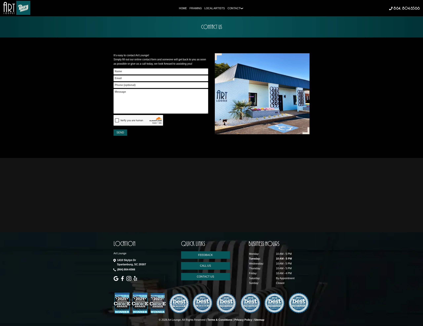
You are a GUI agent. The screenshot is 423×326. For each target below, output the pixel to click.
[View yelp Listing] (136, 280)
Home (183, 8)
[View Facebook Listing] (123, 280)
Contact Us (205, 276)
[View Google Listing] (116, 280)
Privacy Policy (243, 319)
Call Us (205, 265)
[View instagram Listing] (129, 280)
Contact (234, 8)
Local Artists (214, 8)
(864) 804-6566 (126, 269)
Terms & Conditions (219, 319)
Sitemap (259, 319)
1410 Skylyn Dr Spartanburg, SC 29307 (131, 262)
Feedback (205, 255)
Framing (196, 8)
